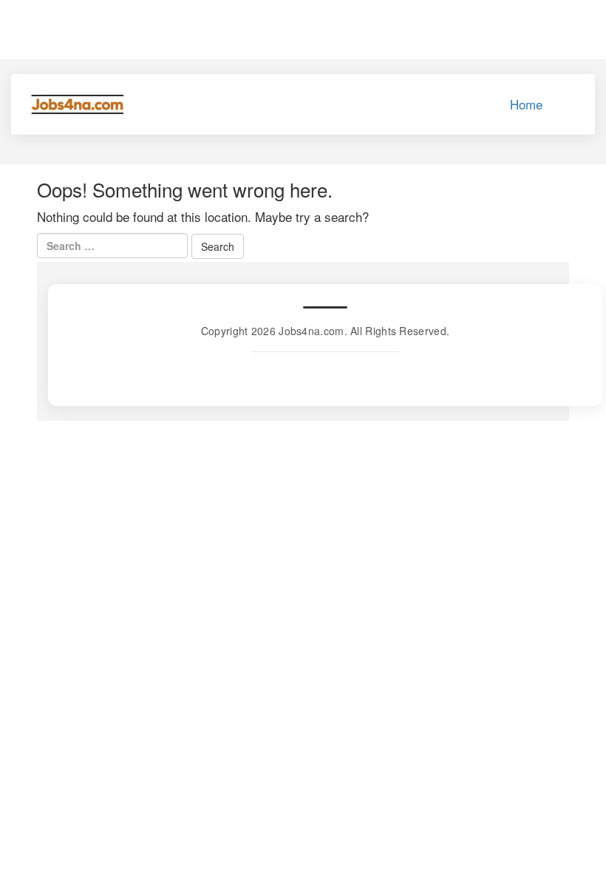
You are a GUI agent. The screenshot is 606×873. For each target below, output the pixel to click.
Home (526, 104)
